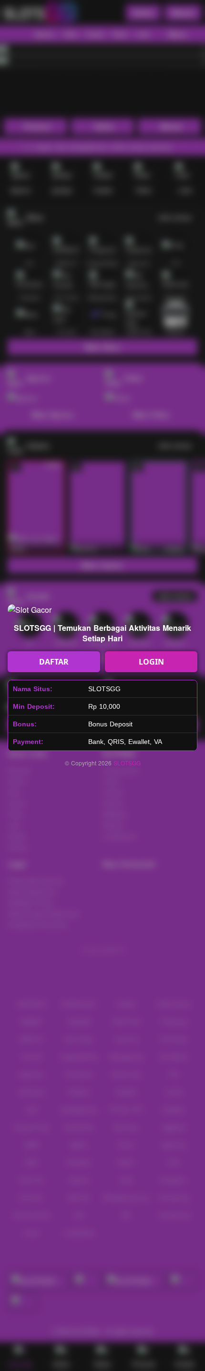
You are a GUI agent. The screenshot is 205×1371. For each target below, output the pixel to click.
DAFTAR (54, 662)
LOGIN (151, 662)
